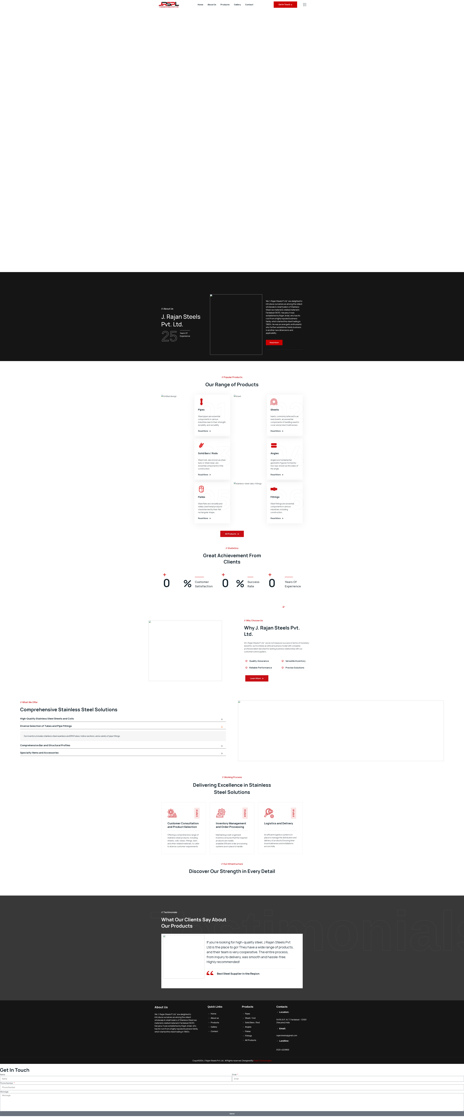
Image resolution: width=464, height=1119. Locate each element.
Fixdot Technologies (263, 1060)
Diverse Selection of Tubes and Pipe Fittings (46, 726)
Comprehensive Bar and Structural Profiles (45, 745)
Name (2, 1074)
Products (225, 4)
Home (200, 4)
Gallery (237, 4)
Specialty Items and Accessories (39, 753)
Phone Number (7, 1083)
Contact (249, 4)
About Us (212, 4)
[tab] (123, 719)
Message (4, 1091)
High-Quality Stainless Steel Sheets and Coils (47, 718)
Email (234, 1074)
